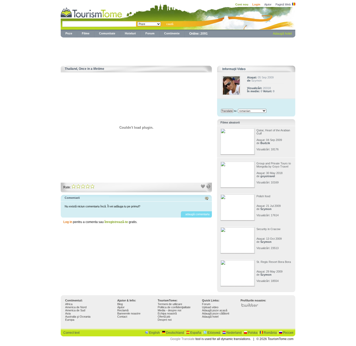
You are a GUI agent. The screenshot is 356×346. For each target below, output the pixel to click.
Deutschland (175, 333)
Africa (68, 304)
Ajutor (268, 4)
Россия (288, 333)
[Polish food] (237, 219)
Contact (122, 316)
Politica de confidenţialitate (174, 307)
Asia (68, 313)
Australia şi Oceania (77, 316)
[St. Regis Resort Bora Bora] (237, 285)
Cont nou (241, 4)
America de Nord (76, 307)
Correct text (71, 333)
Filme (85, 33)
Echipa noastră (167, 313)
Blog (120, 304)
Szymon (256, 80)
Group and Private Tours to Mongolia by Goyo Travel (273, 165)
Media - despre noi (169, 310)
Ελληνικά (213, 333)
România (270, 333)
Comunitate (107, 33)
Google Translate (182, 339)
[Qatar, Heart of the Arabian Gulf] (237, 153)
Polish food (263, 196)
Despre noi (164, 319)
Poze (68, 33)
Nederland (234, 333)
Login (256, 4)
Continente (172, 33)
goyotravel (267, 176)
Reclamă (122, 310)
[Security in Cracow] (237, 252)
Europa (69, 319)
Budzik (265, 143)
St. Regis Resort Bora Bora (273, 261)
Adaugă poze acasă (214, 310)
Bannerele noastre (128, 313)
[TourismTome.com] (91, 12)
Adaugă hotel (282, 33)
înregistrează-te (116, 222)
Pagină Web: (283, 4)
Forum (150, 33)
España (195, 333)
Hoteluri (130, 33)
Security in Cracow (268, 229)
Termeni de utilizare (170, 304)
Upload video (210, 307)
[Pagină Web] (293, 4)
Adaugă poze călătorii (215, 313)
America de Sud (75, 310)
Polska (252, 333)
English (154, 333)
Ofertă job (164, 316)
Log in (67, 222)
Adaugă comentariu (197, 214)
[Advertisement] (178, 50)
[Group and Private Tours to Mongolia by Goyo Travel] (237, 186)
